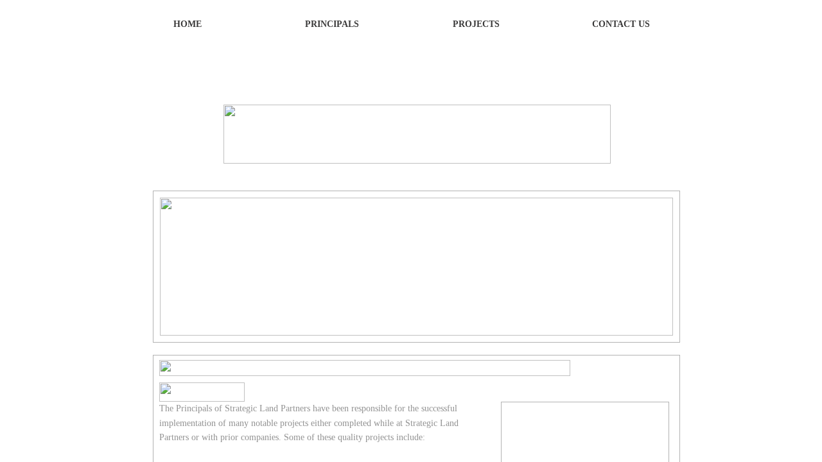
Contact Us (621, 24)
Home (187, 24)
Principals (332, 24)
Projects (476, 24)
